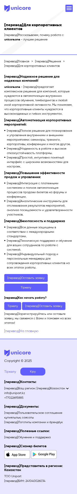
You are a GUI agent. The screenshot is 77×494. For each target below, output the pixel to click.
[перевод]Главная (16, 61)
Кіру (33, 371)
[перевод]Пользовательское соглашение (33, 413)
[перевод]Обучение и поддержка (27, 437)
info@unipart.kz (14, 393)
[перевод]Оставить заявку (25, 278)
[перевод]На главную (21, 331)
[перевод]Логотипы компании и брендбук (33, 422)
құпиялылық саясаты (19, 417)
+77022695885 (14, 398)
